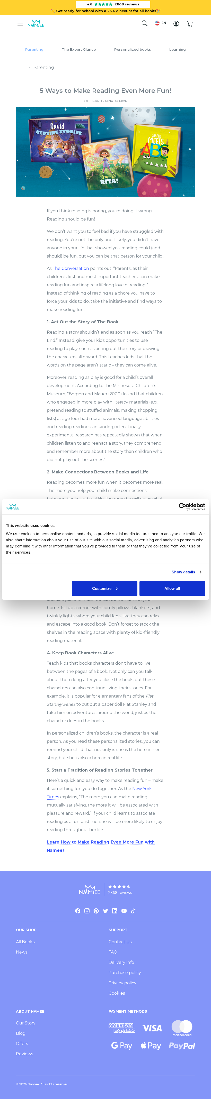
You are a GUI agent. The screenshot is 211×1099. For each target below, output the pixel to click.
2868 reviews (120, 892)
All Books (25, 941)
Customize (101, 588)
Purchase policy (125, 972)
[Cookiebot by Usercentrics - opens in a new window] (182, 507)
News (22, 952)
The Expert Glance (79, 49)
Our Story (26, 1023)
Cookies (117, 993)
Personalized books (132, 49)
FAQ (113, 952)
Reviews (24, 1053)
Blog (20, 1033)
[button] (160, 23)
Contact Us (120, 941)
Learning (177, 49)
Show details (183, 572)
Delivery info (121, 962)
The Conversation (71, 268)
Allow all (172, 588)
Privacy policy (122, 983)
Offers (22, 1043)
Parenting (34, 49)
